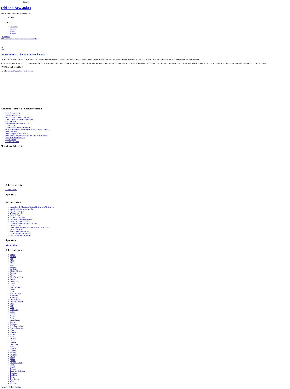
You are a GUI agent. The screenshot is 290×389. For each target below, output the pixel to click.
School (12, 359)
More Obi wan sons (12, 113)
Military (13, 334)
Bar (11, 259)
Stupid (12, 367)
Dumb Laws (14, 281)
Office (12, 340)
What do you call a (16, 213)
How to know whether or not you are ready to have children (26, 136)
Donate (12, 31)
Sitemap (13, 33)
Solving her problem (12, 115)
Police (12, 346)
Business (13, 267)
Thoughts (13, 373)
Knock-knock (15, 320)
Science (13, 361)
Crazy (12, 275)
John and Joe (10, 125)
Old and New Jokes (16, 8)
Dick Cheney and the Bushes (20, 235)
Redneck (13, 353)
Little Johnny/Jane (16, 326)
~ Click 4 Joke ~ (11, 190)
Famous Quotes (15, 287)
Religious (13, 355)
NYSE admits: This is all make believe (23, 54)
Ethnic (12, 285)
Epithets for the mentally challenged (18, 127)
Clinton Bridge (10, 121)
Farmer (12, 289)
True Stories (14, 379)
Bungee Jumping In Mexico (20, 221)
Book (12, 265)
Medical (13, 332)
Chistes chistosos (16, 271)
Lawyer (13, 322)
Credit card (6, 37)
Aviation (13, 257)
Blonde (12, 263)
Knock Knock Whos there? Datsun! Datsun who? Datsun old (32, 207)
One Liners (14, 344)
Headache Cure (11, 131)
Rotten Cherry (10, 140)
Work (12, 381)
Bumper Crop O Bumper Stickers (17, 117)
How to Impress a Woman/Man (16, 134)
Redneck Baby (15, 215)
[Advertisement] (145, 43)
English (12, 283)
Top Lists (13, 375)
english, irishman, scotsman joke (21, 209)
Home (12, 17)
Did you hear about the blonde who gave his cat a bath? (30, 227)
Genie (12, 304)
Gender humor (15, 300)
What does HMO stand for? (15, 138)
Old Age (13, 342)
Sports (12, 365)
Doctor (12, 279)
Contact (13, 29)
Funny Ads (14, 295)
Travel (12, 377)
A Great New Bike (12, 142)
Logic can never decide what (20, 233)
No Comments (28, 71)
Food (12, 291)
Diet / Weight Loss (16, 277)
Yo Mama (13, 383)
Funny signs (14, 297)
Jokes (12, 318)
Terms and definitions (17, 371)
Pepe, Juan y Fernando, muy (20, 231)
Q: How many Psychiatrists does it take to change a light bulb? (27, 129)
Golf (11, 306)
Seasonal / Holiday (16, 363)
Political (13, 348)
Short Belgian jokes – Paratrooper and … (20, 119)
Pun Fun (13, 350)
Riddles (12, 357)
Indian (12, 312)
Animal (12, 255)
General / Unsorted (15, 71)
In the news (14, 310)
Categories (14, 27)
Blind (12, 261)
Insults (12, 314)
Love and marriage (16, 328)
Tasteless (13, 369)
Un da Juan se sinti (16, 229)
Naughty (13, 338)
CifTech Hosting (15, 387)
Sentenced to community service (17, 123)
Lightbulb (13, 324)
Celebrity (13, 269)
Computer (13, 273)
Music (12, 336)
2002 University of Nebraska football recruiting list (19, 39)
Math (12, 330)
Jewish (12, 316)
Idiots (12, 308)
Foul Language (15, 293)
